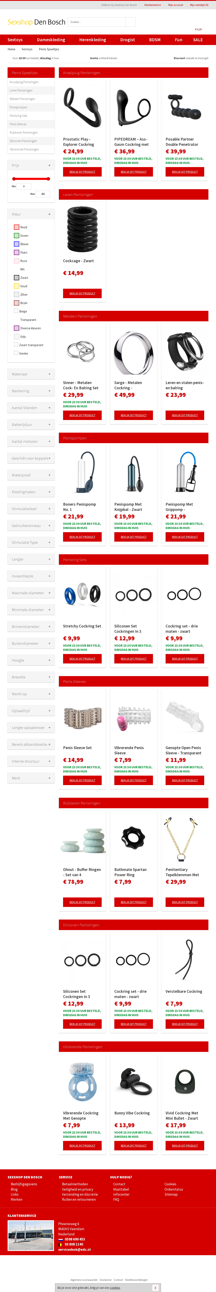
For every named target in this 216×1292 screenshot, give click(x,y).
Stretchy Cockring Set (82, 626)
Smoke (23, 353)
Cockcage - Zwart (78, 260)
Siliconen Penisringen (23, 141)
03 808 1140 (73, 1244)
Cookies (170, 1184)
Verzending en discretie (80, 1194)
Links (15, 1194)
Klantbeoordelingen (136, 1280)
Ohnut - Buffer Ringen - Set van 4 (82, 872)
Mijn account (175, 5)
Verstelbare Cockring (184, 991)
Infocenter (121, 1194)
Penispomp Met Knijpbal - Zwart (128, 507)
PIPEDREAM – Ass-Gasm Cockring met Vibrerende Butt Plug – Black (132, 142)
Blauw (24, 244)
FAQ (116, 1199)
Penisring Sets (18, 116)
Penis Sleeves (18, 124)
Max (32, 194)
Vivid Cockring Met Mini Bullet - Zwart (182, 1115)
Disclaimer (106, 1280)
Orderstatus (174, 1189)
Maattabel (121, 1189)
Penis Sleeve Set (77, 747)
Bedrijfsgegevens (24, 1184)
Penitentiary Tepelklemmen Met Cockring (182, 872)
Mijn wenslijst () (198, 5)
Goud (23, 286)
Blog (14, 1189)
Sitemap (171, 1194)
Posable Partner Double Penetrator (182, 142)
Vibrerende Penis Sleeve (129, 750)
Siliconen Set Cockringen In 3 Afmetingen (127, 628)
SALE (198, 40)
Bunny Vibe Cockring (132, 1112)
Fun (178, 40)
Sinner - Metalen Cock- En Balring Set (81, 385)
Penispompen (18, 107)
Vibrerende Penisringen (24, 149)
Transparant (28, 320)
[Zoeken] (131, 22)
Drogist (127, 40)
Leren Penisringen (21, 90)
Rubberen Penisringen (24, 132)
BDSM (155, 40)
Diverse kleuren (30, 328)
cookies (115, 1288)
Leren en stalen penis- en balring (185, 385)
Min (14, 186)
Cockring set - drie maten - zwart (182, 628)
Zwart (24, 278)
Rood (23, 227)
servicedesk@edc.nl (74, 1249)
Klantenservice (152, 5)
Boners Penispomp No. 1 (79, 507)
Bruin (23, 303)
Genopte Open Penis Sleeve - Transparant (183, 750)
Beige (23, 311)
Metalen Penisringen (22, 99)
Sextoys (15, 40)
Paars (23, 252)
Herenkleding (92, 40)
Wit (22, 269)
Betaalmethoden (75, 1184)
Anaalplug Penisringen (24, 82)
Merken (16, 1199)
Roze (23, 261)
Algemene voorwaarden (84, 1280)
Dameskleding (51, 40)
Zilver (24, 294)
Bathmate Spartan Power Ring (130, 872)
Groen (24, 236)
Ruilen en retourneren (79, 1199)
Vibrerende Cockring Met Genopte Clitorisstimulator (81, 1115)
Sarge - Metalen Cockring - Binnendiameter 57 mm (131, 385)
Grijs (23, 337)
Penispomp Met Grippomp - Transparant (179, 507)
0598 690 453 (74, 1239)
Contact (119, 1184)
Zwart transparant (31, 345)
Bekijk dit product (82, 172)
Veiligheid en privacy (77, 1189)
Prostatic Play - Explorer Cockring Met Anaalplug (78, 142)
